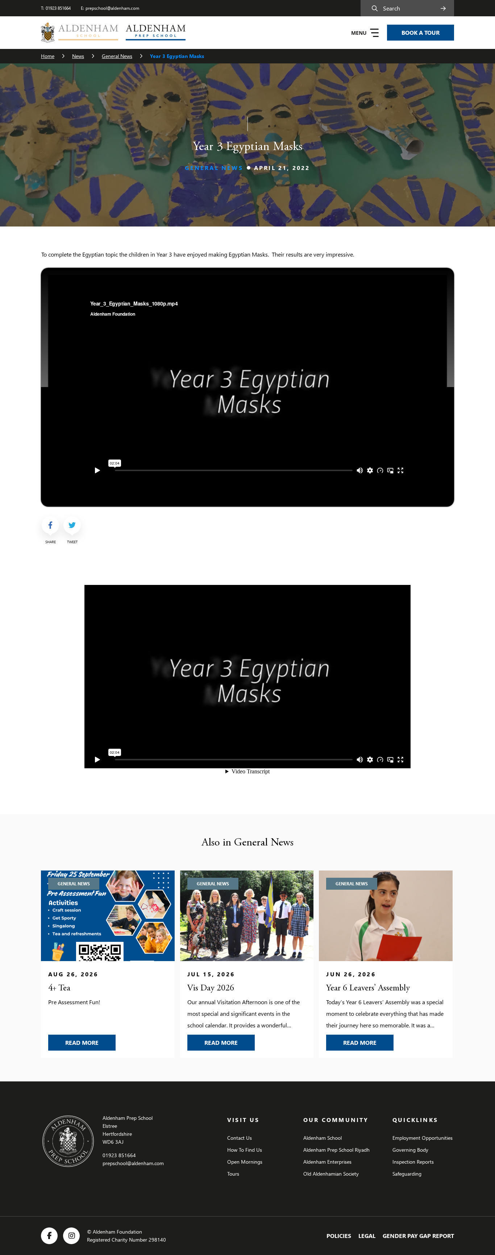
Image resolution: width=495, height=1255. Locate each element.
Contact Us (239, 1137)
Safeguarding (406, 1173)
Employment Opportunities (422, 1137)
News (78, 56)
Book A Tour (421, 32)
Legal (366, 1235)
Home (47, 56)
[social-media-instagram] (71, 1235)
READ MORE (90, 1042)
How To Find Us (244, 1149)
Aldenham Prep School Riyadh (336, 1149)
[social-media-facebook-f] (49, 1235)
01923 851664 (58, 8)
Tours (233, 1173)
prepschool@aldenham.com (112, 8)
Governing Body (410, 1149)
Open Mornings (244, 1161)
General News (117, 56)
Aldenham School (322, 1137)
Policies (338, 1235)
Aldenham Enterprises (327, 1161)
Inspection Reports (413, 1161)
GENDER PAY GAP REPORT (418, 1235)
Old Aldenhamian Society (331, 1173)
